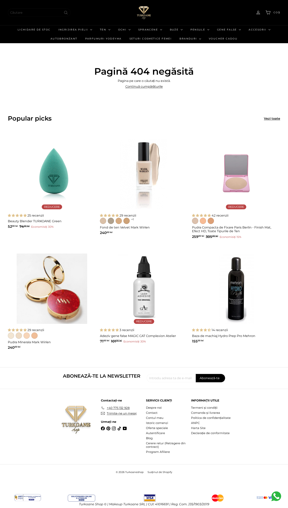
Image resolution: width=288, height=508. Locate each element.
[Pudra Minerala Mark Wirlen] (52, 299)
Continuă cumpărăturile (144, 86)
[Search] (66, 12)
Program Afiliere (158, 452)
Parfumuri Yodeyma (103, 38)
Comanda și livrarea (205, 413)
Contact (152, 413)
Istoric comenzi (157, 423)
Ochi (123, 29)
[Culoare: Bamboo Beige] (119, 221)
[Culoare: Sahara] (34, 335)
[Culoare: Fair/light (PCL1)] (195, 221)
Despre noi (154, 407)
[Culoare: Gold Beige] (126, 221)
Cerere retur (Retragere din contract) (166, 445)
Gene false (227, 29)
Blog (149, 438)
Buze (175, 29)
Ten (103, 29)
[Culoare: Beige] (27, 335)
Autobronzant (64, 38)
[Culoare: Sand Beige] (111, 221)
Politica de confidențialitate (211, 418)
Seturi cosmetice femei (151, 38)
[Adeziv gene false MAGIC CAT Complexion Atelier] (144, 296)
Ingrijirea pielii (73, 29)
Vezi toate (272, 118)
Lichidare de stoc (34, 29)
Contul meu (154, 418)
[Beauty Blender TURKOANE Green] (52, 181)
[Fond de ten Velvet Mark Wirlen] (144, 184)
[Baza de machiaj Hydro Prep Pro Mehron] (236, 296)
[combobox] (39, 12)
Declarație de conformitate (210, 433)
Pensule (198, 29)
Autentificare (155, 433)
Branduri (188, 38)
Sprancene (148, 29)
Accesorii (258, 29)
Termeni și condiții (204, 407)
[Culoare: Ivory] (11, 335)
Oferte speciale (157, 428)
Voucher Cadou (223, 38)
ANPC (195, 423)
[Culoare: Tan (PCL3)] (211, 221)
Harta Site (198, 428)
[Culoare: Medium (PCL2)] (203, 221)
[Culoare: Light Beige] (19, 335)
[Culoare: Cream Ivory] (103, 221)
